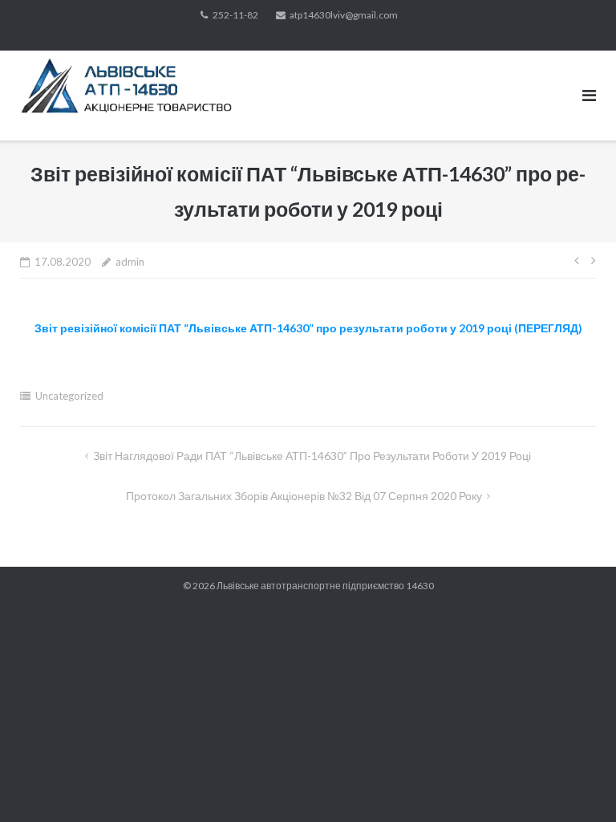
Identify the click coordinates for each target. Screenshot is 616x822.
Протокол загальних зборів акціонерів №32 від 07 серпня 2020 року (304, 496)
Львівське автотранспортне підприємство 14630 (325, 586)
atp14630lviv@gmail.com (344, 15)
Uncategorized (69, 395)
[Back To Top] (576, 783)
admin (130, 261)
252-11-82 (235, 15)
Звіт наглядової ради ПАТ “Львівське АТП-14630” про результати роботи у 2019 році (312, 455)
